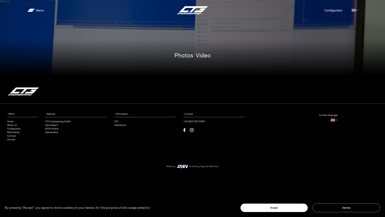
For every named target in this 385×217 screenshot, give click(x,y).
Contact (11, 136)
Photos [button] (183, 55)
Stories (11, 139)
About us (12, 125)
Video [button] (203, 55)
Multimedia (13, 132)
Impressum (120, 125)
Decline (346, 207)
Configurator (333, 10)
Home (10, 121)
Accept (274, 207)
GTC (116, 121)
